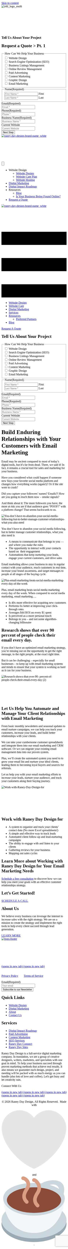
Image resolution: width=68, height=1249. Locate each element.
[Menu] (2, 164)
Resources (14, 189)
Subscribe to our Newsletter (17, 989)
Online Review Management (25, 69)
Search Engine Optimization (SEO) (29, 61)
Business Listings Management (26, 65)
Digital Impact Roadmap (23, 186)
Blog (19, 193)
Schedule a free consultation (17, 878)
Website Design (18, 58)
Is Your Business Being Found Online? (38, 196)
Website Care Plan (26, 176)
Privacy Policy (9, 975)
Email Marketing (18, 83)
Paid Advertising (18, 72)
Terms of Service (33, 975)
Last (41, 97)
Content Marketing (19, 76)
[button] (11, 328)
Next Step (8, 132)
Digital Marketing (19, 183)
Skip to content (10, 3)
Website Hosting (25, 179)
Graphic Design (18, 80)
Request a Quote (18, 199)
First (41, 93)
